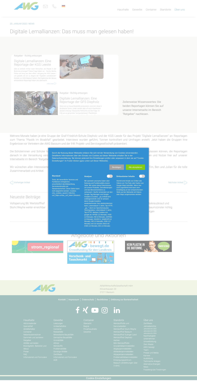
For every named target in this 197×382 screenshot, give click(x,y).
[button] (116, 167)
